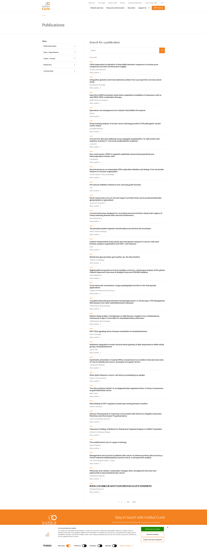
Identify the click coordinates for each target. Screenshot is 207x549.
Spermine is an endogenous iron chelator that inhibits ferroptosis (117, 110)
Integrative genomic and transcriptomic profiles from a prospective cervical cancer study (126, 81)
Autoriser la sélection (153, 534)
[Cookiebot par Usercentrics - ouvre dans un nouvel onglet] (47, 546)
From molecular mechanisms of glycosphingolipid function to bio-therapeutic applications (123, 286)
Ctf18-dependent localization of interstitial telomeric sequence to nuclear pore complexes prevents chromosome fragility (124, 65)
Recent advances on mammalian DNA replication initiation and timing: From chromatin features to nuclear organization (127, 170)
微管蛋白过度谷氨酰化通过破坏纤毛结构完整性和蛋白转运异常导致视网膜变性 (121, 486)
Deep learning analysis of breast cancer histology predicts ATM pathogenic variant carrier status (125, 125)
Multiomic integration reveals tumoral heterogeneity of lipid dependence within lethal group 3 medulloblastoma (127, 345)
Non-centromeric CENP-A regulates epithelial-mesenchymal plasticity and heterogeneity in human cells (122, 155)
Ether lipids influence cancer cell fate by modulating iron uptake (117, 375)
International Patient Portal (135, 3)
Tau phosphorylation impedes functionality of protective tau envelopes (120, 228)
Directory (122, 3)
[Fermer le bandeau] (167, 527)
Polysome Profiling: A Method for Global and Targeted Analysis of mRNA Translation (126, 429)
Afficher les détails (125, 545)
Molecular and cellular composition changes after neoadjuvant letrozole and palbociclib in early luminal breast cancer (123, 472)
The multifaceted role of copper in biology (108, 442)
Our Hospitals (101, 3)
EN (162, 2)
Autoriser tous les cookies (152, 529)
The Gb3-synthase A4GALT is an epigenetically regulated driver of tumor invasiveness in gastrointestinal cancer (126, 389)
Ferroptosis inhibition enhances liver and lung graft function (115, 185)
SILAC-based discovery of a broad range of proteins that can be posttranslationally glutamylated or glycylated (125, 199)
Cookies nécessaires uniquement (152, 539)
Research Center (112, 3)
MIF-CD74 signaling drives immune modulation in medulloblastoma (118, 331)
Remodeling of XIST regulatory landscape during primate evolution (119, 404)
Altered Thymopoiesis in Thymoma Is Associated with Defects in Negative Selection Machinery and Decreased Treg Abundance (126, 415)
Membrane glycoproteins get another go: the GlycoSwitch (115, 257)
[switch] (84, 545)
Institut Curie (91, 3)
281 (128, 502)
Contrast (149, 3)
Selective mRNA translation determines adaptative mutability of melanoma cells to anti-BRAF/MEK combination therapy (125, 96)
